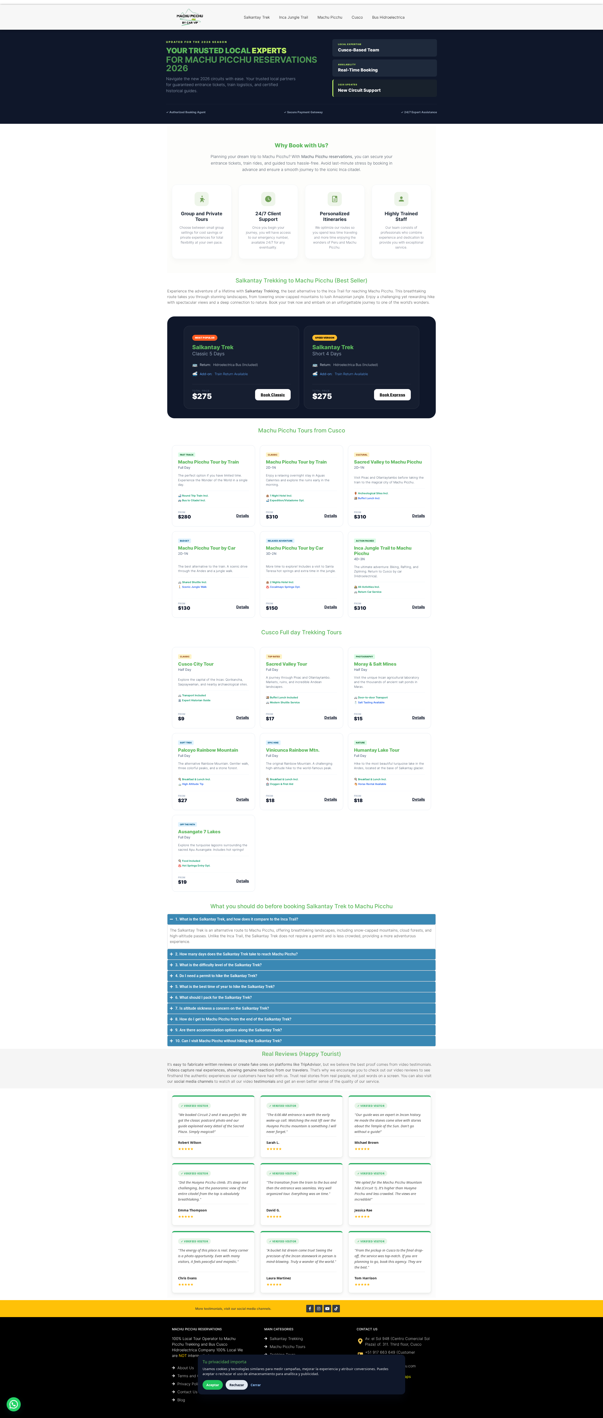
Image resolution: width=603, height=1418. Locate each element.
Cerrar (256, 1385)
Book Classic (273, 394)
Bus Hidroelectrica (388, 17)
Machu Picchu (330, 17)
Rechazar (236, 1385)
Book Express (392, 394)
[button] (14, 1404)
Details (242, 515)
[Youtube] (327, 1308)
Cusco (357, 17)
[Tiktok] (336, 1308)
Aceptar (212, 1385)
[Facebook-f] (310, 1308)
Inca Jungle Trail (293, 17)
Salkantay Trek (257, 17)
